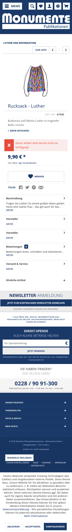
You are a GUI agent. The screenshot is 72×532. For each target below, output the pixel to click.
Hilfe (35, 462)
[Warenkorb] (66, 6)
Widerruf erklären (19, 457)
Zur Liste (40, 49)
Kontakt (46, 462)
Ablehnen (13, 526)
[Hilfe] (57, 6)
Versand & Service (17, 263)
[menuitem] (12, 6)
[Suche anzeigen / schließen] (32, 6)
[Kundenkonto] (49, 6)
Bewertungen (14, 246)
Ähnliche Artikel (16, 280)
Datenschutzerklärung (16, 509)
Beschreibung (14, 198)
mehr (9, 210)
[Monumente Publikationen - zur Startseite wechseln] (36, 21)
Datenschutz (37, 465)
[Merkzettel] (40, 6)
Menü (15, 6)
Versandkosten (14, 319)
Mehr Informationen (36, 516)
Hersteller (12, 219)
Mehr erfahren (19, 130)
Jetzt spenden (36, 351)
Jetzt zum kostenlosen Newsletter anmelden (36, 302)
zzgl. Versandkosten (27, 163)
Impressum (60, 462)
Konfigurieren (55, 526)
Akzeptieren (32, 526)
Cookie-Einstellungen (17, 462)
